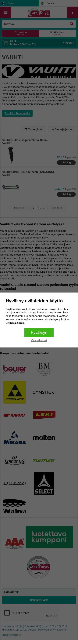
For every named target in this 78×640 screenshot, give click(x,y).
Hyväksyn (39, 332)
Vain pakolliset (39, 340)
